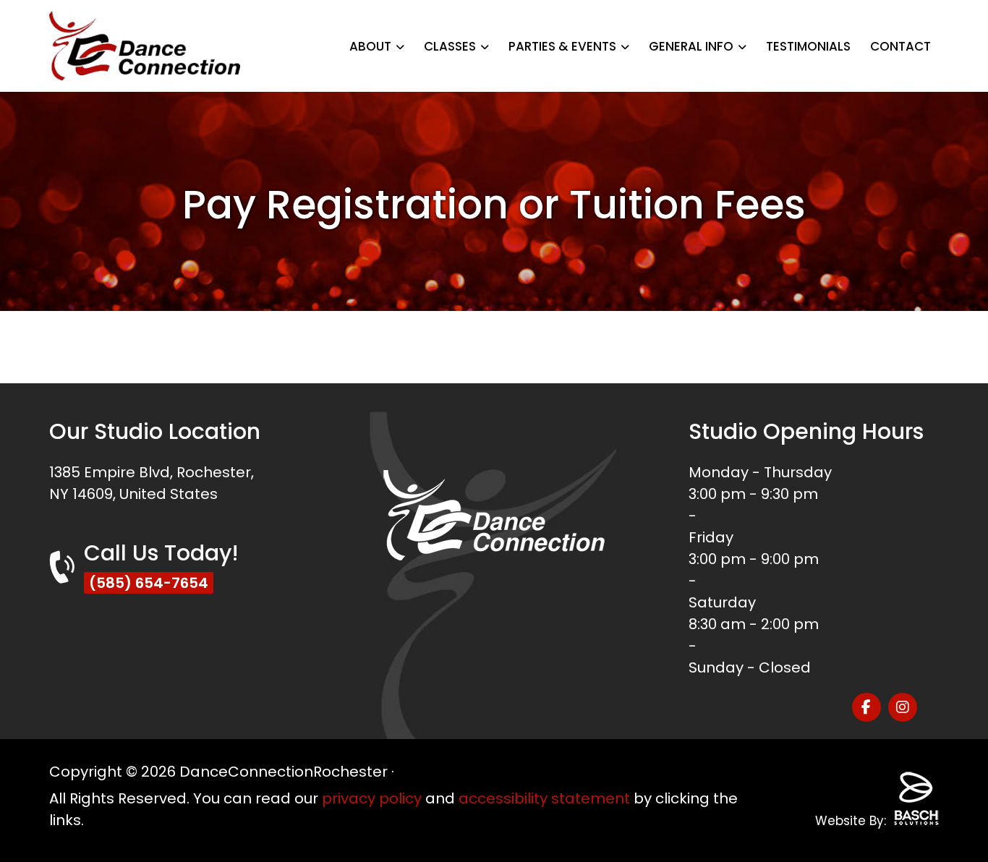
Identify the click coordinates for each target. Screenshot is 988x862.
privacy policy (372, 798)
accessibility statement (544, 798)
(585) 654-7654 (148, 583)
